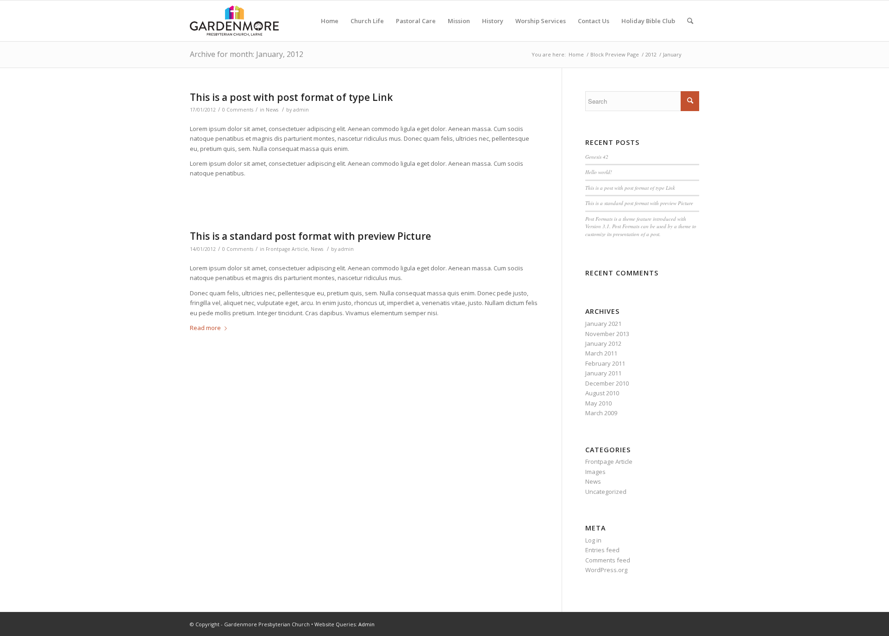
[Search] (690, 20)
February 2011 (605, 363)
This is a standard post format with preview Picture (310, 236)
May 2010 (598, 403)
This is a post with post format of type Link (291, 97)
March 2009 (601, 413)
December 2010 (607, 383)
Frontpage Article (287, 249)
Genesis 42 (596, 156)
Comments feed (607, 560)
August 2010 (602, 393)
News (272, 109)
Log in (593, 540)
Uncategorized (605, 491)
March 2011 (601, 353)
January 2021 (603, 323)
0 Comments (237, 109)
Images (595, 472)
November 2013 (607, 334)
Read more (205, 328)
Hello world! (598, 171)
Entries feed (602, 550)
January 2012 (603, 343)
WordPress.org (606, 570)
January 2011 (603, 373)
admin (301, 109)
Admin (366, 624)
